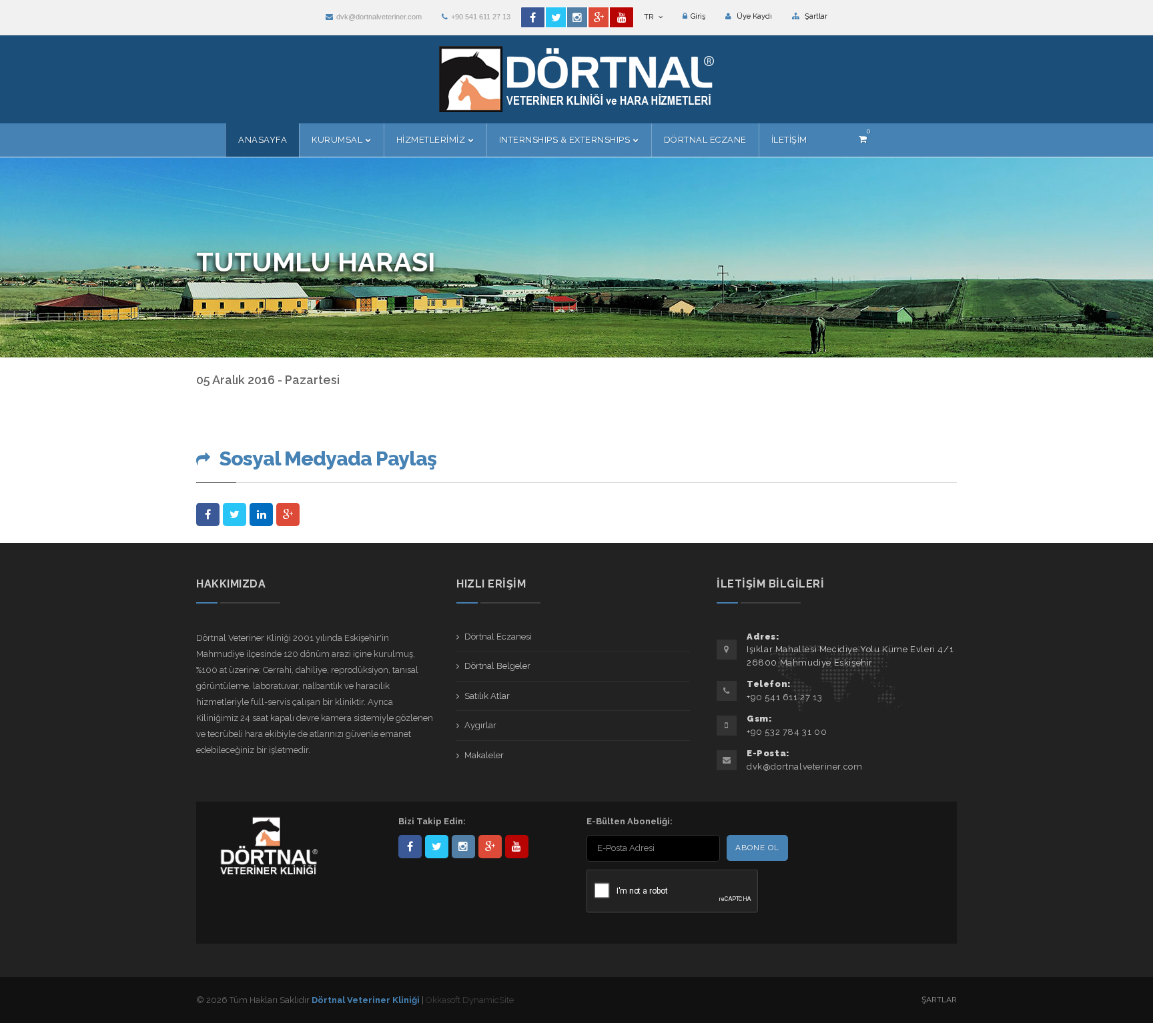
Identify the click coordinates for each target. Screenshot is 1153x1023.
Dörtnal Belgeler (497, 666)
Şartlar (815, 16)
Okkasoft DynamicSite (470, 1000)
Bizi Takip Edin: (432, 821)
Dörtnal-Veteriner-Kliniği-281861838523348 (410, 846)
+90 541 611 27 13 (480, 17)
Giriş (698, 16)
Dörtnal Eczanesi (498, 637)
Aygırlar (480, 725)
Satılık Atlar (487, 696)
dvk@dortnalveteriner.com (379, 17)
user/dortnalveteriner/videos (516, 846)
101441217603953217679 (490, 846)
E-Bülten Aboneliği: (630, 821)
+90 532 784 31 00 (787, 732)
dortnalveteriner (463, 846)
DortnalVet (436, 846)
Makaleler (484, 755)
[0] (863, 139)
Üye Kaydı (753, 16)
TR (649, 17)
